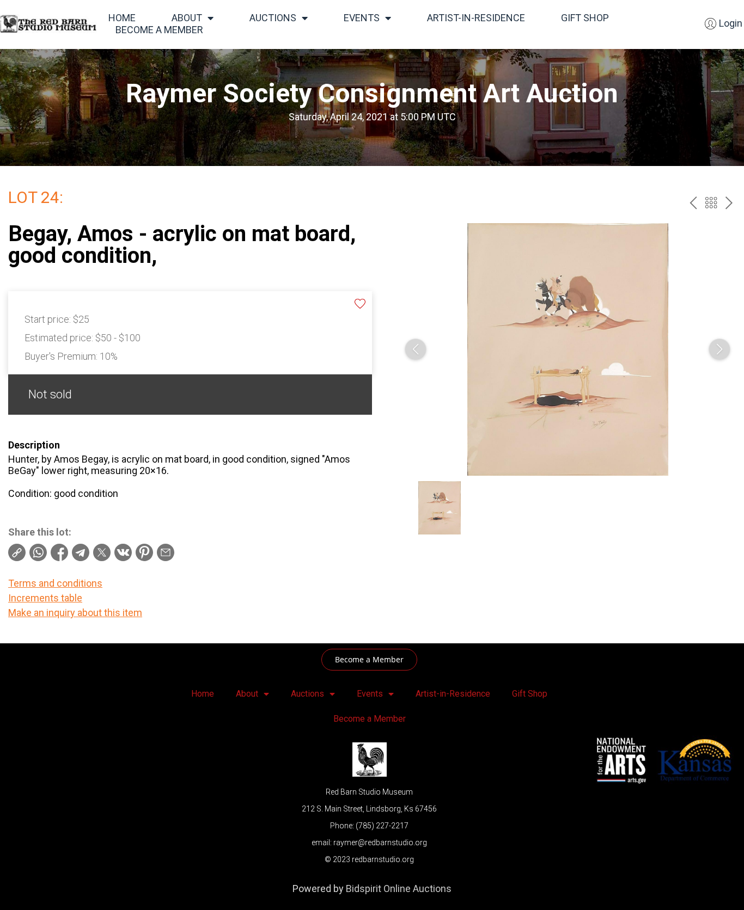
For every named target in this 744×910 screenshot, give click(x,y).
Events (362, 17)
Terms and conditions (55, 583)
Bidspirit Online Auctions (399, 888)
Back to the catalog (711, 203)
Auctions (272, 17)
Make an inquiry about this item (75, 612)
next (729, 203)
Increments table (45, 598)
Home (122, 17)
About (187, 17)
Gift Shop (585, 17)
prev (693, 203)
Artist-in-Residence (476, 17)
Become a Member (159, 29)
